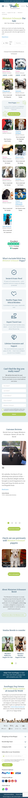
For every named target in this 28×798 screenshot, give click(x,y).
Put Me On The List (14, 114)
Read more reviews (14, 529)
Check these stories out (17, 707)
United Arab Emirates (10, 495)
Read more (5, 489)
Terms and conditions (9, 794)
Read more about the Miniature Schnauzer (14, 615)
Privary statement (20, 794)
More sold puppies (14, 574)
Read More (5, 37)
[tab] (8, 523)
